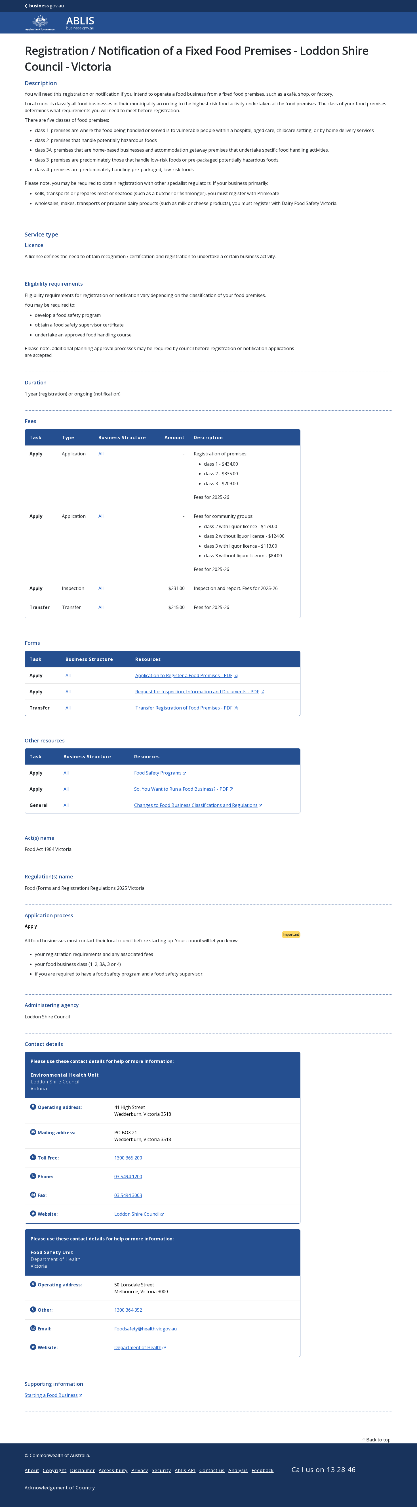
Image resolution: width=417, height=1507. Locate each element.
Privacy (139, 1470)
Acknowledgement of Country (60, 1488)
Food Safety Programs (160, 773)
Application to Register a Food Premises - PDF (186, 675)
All (101, 454)
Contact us (212, 1470)
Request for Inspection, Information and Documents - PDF (199, 691)
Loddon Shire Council (139, 1214)
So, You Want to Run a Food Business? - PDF (183, 789)
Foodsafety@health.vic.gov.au (145, 1329)
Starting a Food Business (53, 1395)
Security (161, 1470)
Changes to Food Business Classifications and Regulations (198, 805)
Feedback (263, 1470)
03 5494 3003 (128, 1195)
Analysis (238, 1470)
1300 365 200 (128, 1158)
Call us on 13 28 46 (324, 1469)
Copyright (55, 1470)
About (32, 1470)
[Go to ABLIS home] (59, 23)
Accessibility (113, 1470)
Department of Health (140, 1347)
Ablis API (185, 1470)
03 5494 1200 (128, 1176)
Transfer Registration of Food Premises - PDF (186, 708)
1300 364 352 (128, 1310)
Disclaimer (82, 1470)
